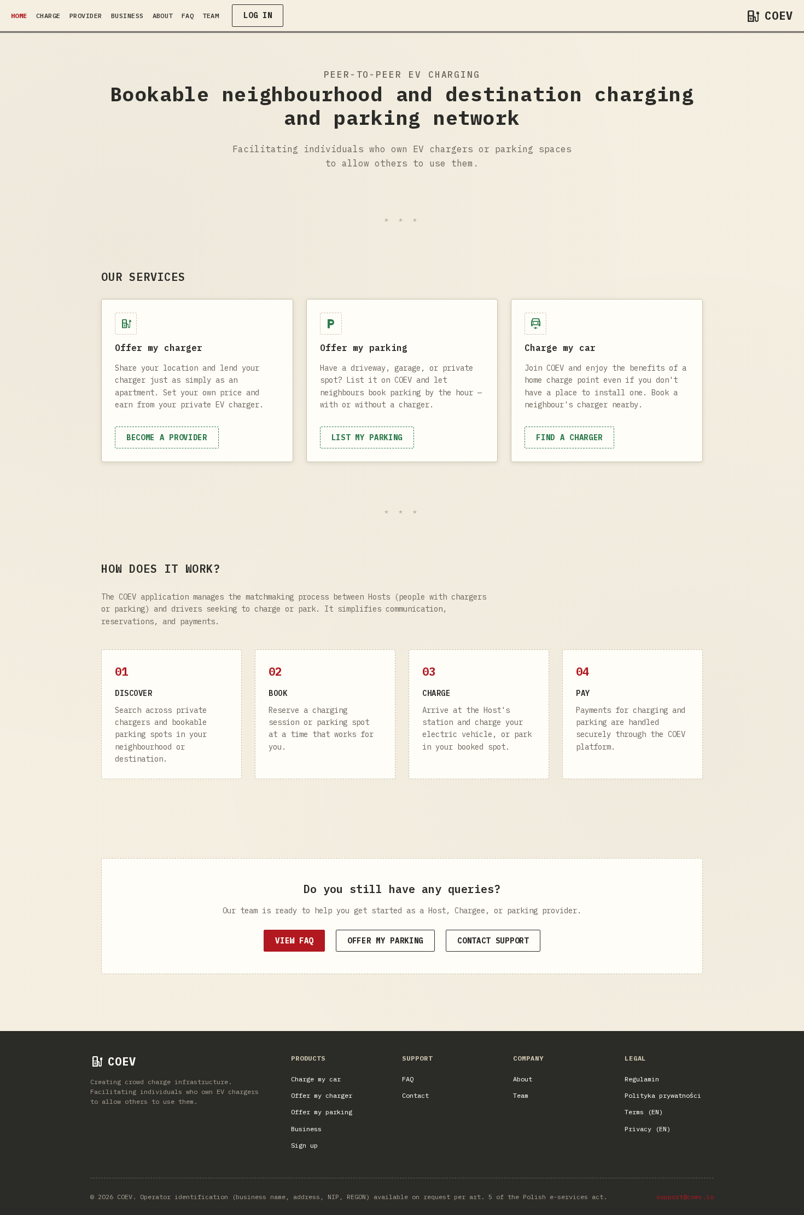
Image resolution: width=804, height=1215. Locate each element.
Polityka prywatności (663, 1095)
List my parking (367, 437)
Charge (48, 15)
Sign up (304, 1145)
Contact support (493, 941)
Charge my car (316, 1079)
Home (19, 15)
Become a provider (166, 437)
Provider (85, 15)
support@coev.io (685, 1197)
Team (210, 15)
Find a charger (569, 437)
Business (127, 15)
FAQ (188, 15)
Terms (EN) (644, 1112)
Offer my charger (321, 1095)
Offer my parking (385, 941)
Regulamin (642, 1079)
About (163, 15)
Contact (415, 1095)
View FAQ (294, 941)
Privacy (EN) (648, 1129)
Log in (257, 15)
